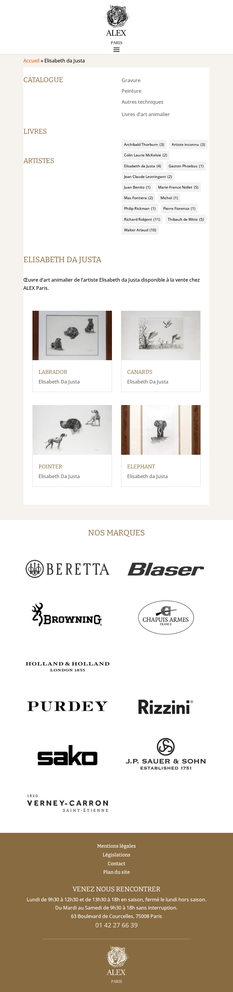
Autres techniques (143, 102)
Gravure (131, 80)
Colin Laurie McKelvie (145, 155)
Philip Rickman (140, 208)
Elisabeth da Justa (142, 166)
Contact (116, 863)
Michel (169, 197)
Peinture (131, 91)
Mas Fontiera (138, 197)
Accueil (31, 60)
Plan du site (116, 872)
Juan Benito (137, 187)
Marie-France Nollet (178, 187)
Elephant (141, 466)
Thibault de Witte (186, 219)
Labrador (53, 372)
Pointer (50, 466)
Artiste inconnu (188, 144)
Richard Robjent (142, 219)
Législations (116, 855)
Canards (140, 372)
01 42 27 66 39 (116, 925)
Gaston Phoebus (186, 166)
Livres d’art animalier (146, 114)
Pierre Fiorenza (179, 208)
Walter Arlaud (140, 230)
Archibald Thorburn (144, 144)
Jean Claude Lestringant (148, 176)
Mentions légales (116, 846)
